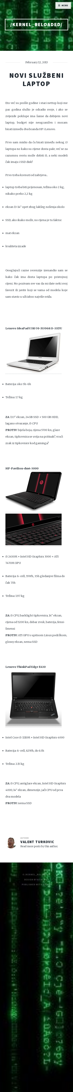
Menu (65, 5)
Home (8, 41)
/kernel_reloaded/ (36, 24)
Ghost (47, 884)
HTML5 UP (43, 879)
